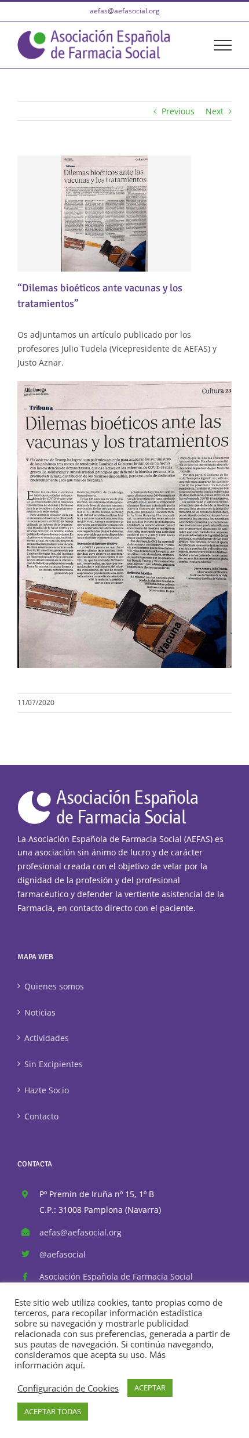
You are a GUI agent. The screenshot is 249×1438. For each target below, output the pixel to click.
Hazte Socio (46, 1090)
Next (215, 111)
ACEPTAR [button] (150, 1387)
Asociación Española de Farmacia (116, 1276)
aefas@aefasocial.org (125, 11)
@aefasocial (62, 1254)
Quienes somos (54, 986)
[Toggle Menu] (223, 45)
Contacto (41, 1116)
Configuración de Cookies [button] (68, 1388)
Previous (178, 111)
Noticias (40, 1012)
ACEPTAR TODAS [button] (52, 1411)
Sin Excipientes (53, 1064)
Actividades (46, 1037)
